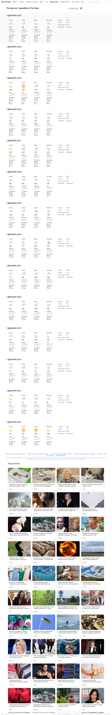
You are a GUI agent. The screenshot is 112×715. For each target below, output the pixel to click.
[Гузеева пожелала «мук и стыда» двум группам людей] (92, 699)
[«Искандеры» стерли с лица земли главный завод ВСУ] (92, 552)
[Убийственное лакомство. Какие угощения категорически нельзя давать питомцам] (43, 503)
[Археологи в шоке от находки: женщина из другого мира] (19, 479)
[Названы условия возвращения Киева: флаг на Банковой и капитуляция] (43, 626)
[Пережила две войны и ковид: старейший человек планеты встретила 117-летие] (68, 479)
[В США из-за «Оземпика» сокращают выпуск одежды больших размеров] (19, 577)
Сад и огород (50, 455)
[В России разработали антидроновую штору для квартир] (92, 503)
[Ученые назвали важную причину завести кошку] (92, 479)
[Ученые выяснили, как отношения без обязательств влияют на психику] (19, 699)
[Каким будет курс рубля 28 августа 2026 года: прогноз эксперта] (68, 675)
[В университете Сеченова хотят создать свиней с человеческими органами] (43, 552)
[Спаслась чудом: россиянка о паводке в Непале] (68, 699)
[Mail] (2, 2)
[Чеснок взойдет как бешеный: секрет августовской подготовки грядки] (19, 528)
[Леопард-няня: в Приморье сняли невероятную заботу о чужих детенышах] (43, 601)
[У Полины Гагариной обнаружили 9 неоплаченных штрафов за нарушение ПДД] (68, 503)
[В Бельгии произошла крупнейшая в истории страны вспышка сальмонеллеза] (92, 675)
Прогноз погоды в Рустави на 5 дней (38, 454)
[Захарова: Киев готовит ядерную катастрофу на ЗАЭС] (19, 650)
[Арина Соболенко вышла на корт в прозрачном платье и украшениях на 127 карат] (43, 675)
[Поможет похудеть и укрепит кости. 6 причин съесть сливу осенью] (19, 626)
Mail (2, 714)
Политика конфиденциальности (65, 714)
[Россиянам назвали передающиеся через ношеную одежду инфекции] (19, 675)
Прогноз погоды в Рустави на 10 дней (84, 454)
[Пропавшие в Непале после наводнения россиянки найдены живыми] (43, 699)
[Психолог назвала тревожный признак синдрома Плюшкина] (92, 626)
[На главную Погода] (7, 2)
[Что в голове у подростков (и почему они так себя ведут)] (92, 601)
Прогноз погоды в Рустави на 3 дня (15, 454)
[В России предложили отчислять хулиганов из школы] (43, 650)
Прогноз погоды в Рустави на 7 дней (61, 454)
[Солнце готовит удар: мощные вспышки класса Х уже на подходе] (68, 552)
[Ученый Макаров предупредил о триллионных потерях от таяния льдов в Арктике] (68, 626)
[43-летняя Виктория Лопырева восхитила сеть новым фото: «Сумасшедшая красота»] (92, 650)
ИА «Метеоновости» (106, 714)
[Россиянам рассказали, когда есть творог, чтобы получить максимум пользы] (19, 503)
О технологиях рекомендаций (79, 714)
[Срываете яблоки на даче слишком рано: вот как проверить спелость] (92, 528)
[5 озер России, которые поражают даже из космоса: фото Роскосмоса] (19, 552)
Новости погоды (102, 454)
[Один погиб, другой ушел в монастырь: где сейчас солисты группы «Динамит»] (19, 601)
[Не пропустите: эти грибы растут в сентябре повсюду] (68, 650)
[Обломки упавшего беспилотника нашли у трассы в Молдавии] (43, 479)
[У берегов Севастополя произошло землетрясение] (43, 577)
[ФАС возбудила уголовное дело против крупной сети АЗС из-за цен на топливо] (68, 601)
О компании (7, 714)
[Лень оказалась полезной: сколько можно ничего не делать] (68, 577)
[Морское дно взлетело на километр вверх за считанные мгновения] (92, 577)
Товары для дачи (61, 455)
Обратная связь (90, 714)
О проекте (54, 714)
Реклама (13, 714)
